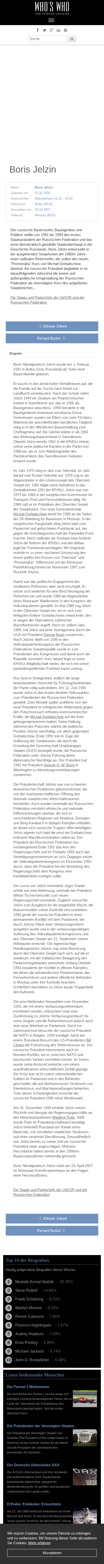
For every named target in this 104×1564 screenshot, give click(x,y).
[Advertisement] (52, 105)
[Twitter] (44, 30)
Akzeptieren (52, 1553)
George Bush (53, 635)
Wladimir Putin (63, 1117)
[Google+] (51, 30)
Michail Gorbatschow (30, 514)
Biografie (15, 353)
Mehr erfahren (39, 1543)
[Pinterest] (65, 30)
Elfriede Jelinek (55, 326)
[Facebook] (37, 30)
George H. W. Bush (59, 765)
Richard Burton (49, 338)
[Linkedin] (58, 30)
